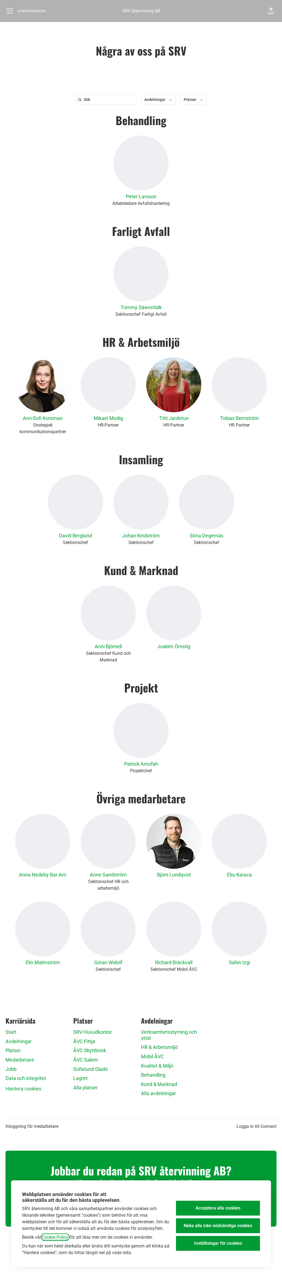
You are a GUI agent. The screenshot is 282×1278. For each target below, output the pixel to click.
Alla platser (85, 1087)
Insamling (141, 459)
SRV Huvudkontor (92, 1032)
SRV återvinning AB (141, 10)
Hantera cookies (23, 1089)
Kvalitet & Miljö (157, 1066)
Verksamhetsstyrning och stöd (169, 1035)
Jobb (11, 1069)
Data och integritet (26, 1078)
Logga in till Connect (256, 1126)
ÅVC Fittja (84, 1041)
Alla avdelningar (158, 1093)
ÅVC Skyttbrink (89, 1050)
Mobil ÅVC (152, 1056)
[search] (107, 100)
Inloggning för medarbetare (32, 1126)
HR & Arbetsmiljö (141, 342)
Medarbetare (20, 1060)
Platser (13, 1050)
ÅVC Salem (85, 1060)
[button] (271, 11)
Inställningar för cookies (218, 1243)
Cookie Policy (55, 1237)
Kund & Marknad (141, 570)
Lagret (80, 1078)
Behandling (141, 120)
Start (11, 1032)
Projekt (141, 687)
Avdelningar (19, 1041)
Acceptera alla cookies (218, 1208)
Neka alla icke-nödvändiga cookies (218, 1225)
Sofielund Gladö (90, 1069)
